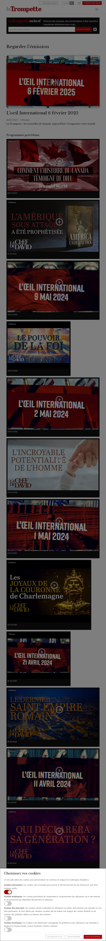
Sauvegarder (74, 937)
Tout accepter (93, 937)
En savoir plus (54, 937)
